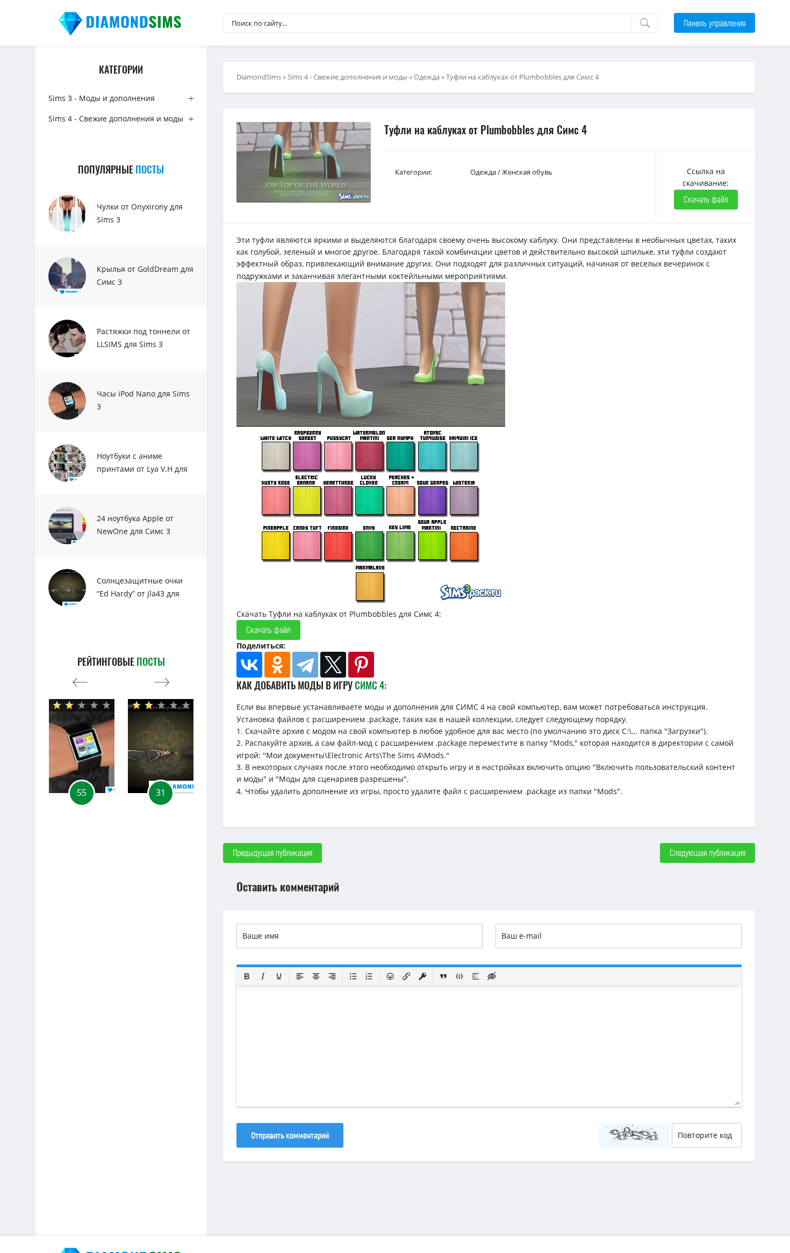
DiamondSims (258, 77)
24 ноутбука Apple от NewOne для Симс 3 (135, 524)
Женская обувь (527, 172)
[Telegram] (305, 665)
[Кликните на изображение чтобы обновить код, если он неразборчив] (634, 1135)
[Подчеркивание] (279, 976)
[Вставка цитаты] (443, 976)
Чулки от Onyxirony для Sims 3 (140, 213)
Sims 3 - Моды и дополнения (101, 98)
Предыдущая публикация (272, 852)
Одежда (427, 77)
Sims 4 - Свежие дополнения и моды (115, 118)
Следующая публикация (707, 852)
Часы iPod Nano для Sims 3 (143, 400)
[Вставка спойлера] (476, 976)
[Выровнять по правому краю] (332, 976)
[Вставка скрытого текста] (492, 976)
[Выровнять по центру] (316, 976)
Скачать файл (706, 199)
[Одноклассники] (277, 665)
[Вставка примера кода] (459, 976)
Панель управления (714, 23)
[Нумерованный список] (369, 976)
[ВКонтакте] (249, 665)
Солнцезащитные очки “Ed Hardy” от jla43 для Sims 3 (140, 593)
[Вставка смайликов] (390, 976)
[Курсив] (263, 976)
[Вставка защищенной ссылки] (422, 976)
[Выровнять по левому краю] (300, 976)
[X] (333, 665)
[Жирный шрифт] (247, 976)
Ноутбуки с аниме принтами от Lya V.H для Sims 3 (142, 469)
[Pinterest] (361, 665)
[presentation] (80, 679)
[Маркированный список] (353, 976)
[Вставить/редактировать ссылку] (406, 976)
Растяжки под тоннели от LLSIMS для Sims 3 (143, 337)
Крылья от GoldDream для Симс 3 (145, 275)
